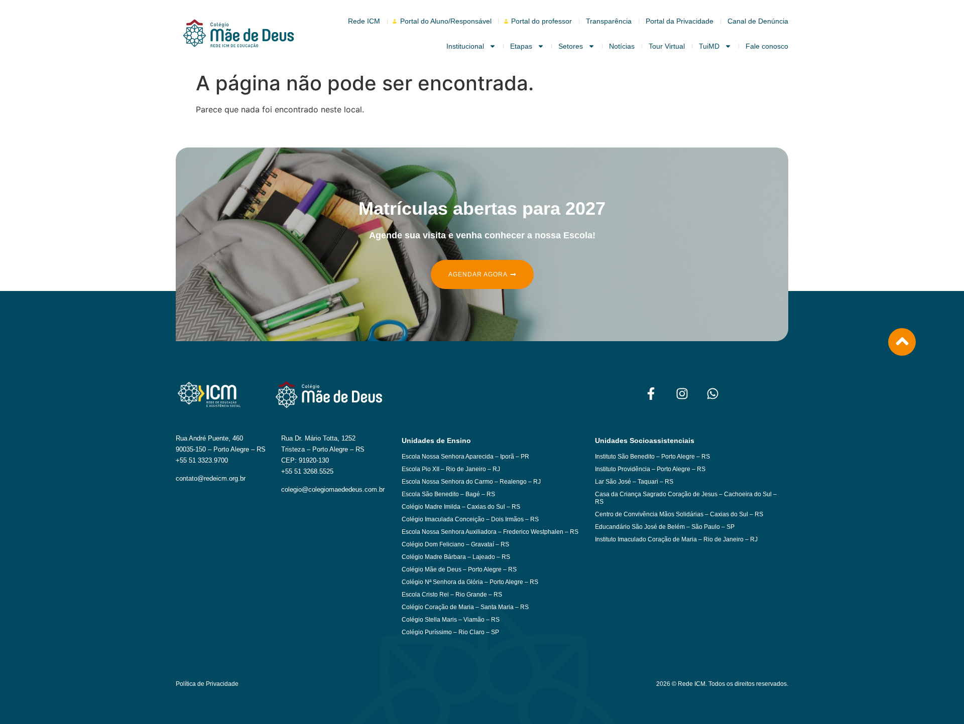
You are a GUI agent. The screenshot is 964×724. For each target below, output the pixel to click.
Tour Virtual (667, 46)
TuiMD (709, 46)
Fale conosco (767, 46)
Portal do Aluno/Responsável (446, 21)
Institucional (465, 46)
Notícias (622, 46)
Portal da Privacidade (679, 21)
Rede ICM (364, 21)
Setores (570, 46)
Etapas (521, 46)
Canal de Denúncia (758, 21)
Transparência (609, 21)
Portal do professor (541, 21)
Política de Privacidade (207, 683)
